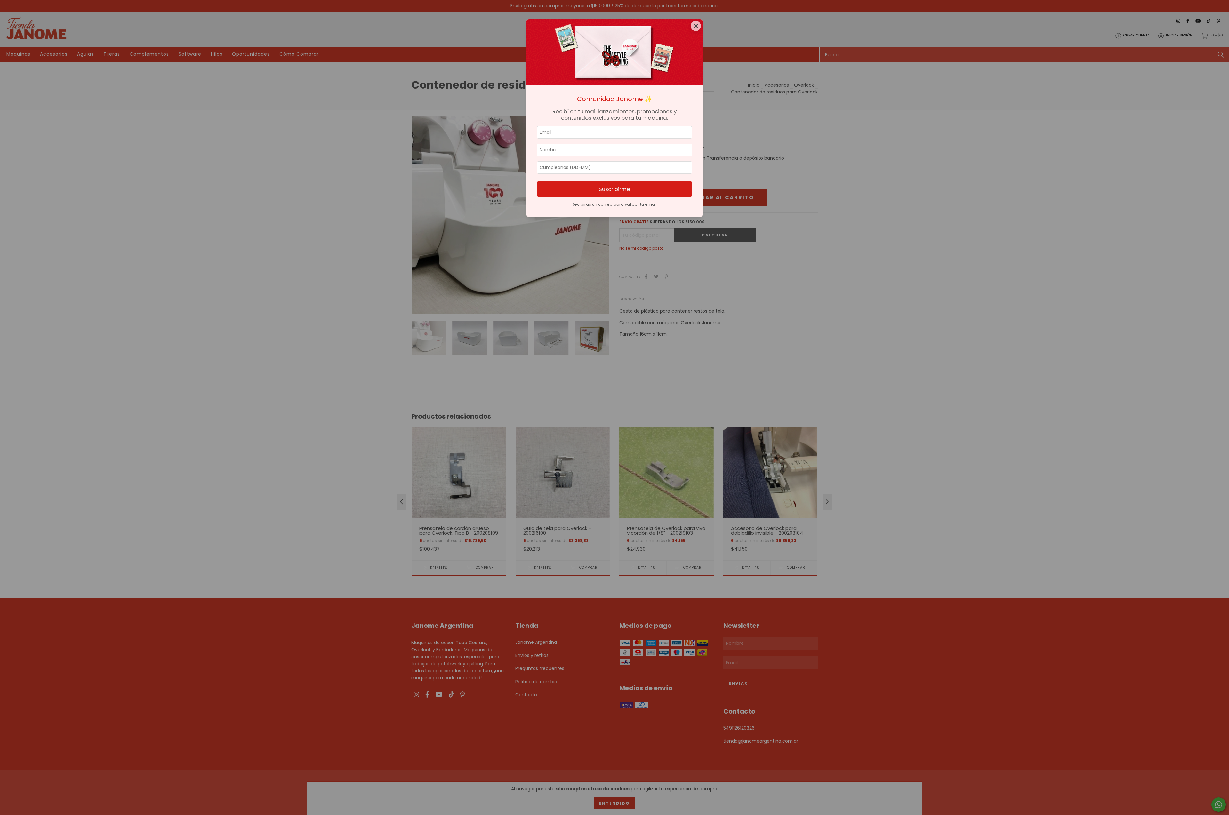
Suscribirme (614, 189)
